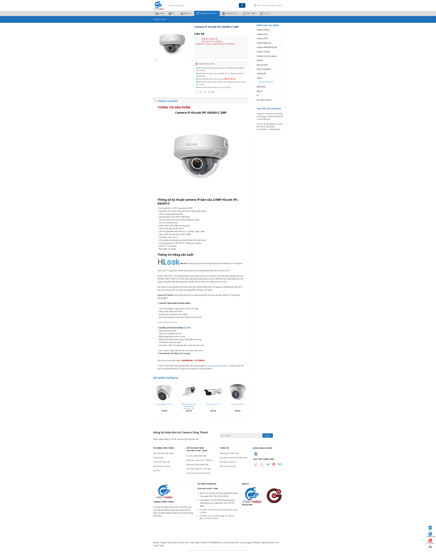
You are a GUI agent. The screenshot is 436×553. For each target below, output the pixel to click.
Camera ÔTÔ (230, 13)
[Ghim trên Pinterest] (209, 92)
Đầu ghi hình (262, 65)
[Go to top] (430, 547)
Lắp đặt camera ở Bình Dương (237, 550)
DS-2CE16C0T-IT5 (213, 404)
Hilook (259, 78)
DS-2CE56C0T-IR (237, 404)
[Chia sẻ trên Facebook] (196, 92)
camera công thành (219, 365)
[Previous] (153, 402)
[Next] (248, 402)
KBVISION (261, 86)
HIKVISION (261, 73)
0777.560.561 (230, 79)
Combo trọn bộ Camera (267, 56)
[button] (275, 5)
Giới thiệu (250, 13)
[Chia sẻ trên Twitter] (200, 92)
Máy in (187, 13)
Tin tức (266, 13)
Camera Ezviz (262, 34)
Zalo (430, 530)
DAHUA (260, 60)
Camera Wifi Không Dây (267, 47)
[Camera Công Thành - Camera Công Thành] (158, 5)
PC (173, 13)
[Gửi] (242, 5)
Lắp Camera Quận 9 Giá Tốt (198, 550)
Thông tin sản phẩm (168, 101)
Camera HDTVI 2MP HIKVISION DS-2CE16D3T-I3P (188, 406)
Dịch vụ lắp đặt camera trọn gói (217, 550)
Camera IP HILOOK (159, 19)
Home (161, 13)
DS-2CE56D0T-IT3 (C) (164, 404)
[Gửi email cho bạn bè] (205, 92)
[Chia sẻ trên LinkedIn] (213, 92)
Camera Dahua (263, 29)
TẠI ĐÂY (187, 328)
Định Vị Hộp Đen (264, 69)
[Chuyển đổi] (282, 29)
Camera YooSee (263, 51)
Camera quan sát (207, 13)
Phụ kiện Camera (264, 100)
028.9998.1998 (430, 536)
